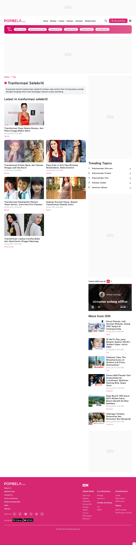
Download (8, 520)
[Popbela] (15, 20)
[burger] (130, 20)
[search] (105, 20)
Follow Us (7, 514)
